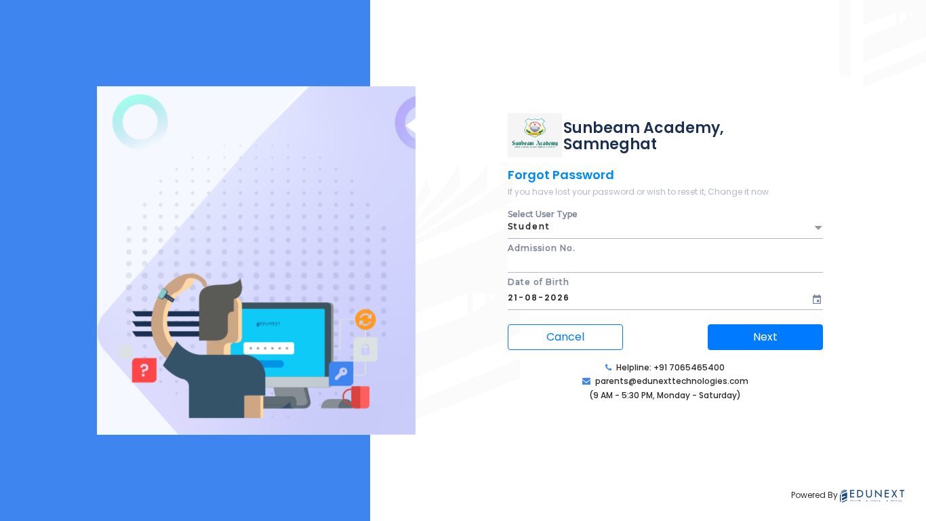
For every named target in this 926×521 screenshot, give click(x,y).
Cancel (565, 337)
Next (765, 337)
